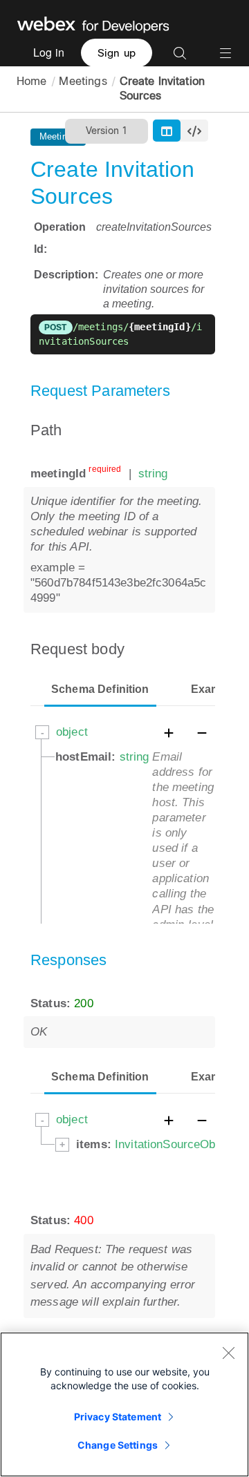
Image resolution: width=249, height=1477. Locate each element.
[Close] (228, 1353)
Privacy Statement (117, 1416)
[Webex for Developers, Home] (93, 23)
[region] (124, 1404)
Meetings (83, 81)
